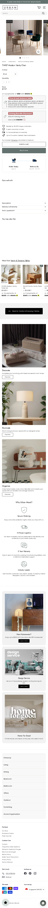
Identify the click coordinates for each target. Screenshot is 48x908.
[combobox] (24, 13)
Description (6, 203)
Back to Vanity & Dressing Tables (25, 311)
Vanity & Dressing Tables (26, 61)
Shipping (14, 140)
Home (4, 61)
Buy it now (24, 150)
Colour (4, 70)
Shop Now (7, 377)
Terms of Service (7, 862)
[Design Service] (24, 662)
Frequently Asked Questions (11, 847)
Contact (4, 844)
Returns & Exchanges (9, 852)
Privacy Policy (6, 860)
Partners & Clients (8, 833)
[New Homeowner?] (24, 612)
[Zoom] (38, 52)
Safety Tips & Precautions (10, 857)
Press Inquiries (6, 836)
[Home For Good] (24, 714)
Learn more (24, 641)
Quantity (5, 78)
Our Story (5, 831)
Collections (12, 61)
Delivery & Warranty (9, 207)
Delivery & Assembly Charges (11, 849)
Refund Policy (6, 854)
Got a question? (8, 211)
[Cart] (39, 7)
